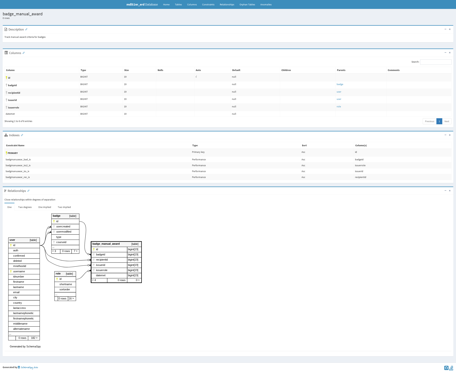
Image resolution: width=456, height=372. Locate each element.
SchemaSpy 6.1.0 (29, 367)
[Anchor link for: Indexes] (21, 134)
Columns (192, 4)
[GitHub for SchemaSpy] (446, 368)
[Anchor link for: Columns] (22, 52)
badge (340, 84)
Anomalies (266, 4)
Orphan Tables (247, 4)
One (9, 207)
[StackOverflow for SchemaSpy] (451, 368)
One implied (44, 207)
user (339, 91)
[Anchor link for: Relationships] (27, 190)
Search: (415, 61)
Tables (180, 4)
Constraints (208, 4)
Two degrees (25, 207)
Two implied (64, 207)
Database (142, 4)
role (339, 106)
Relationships (227, 4)
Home (166, 4)
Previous (429, 121)
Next (446, 121)
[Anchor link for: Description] (25, 29)
